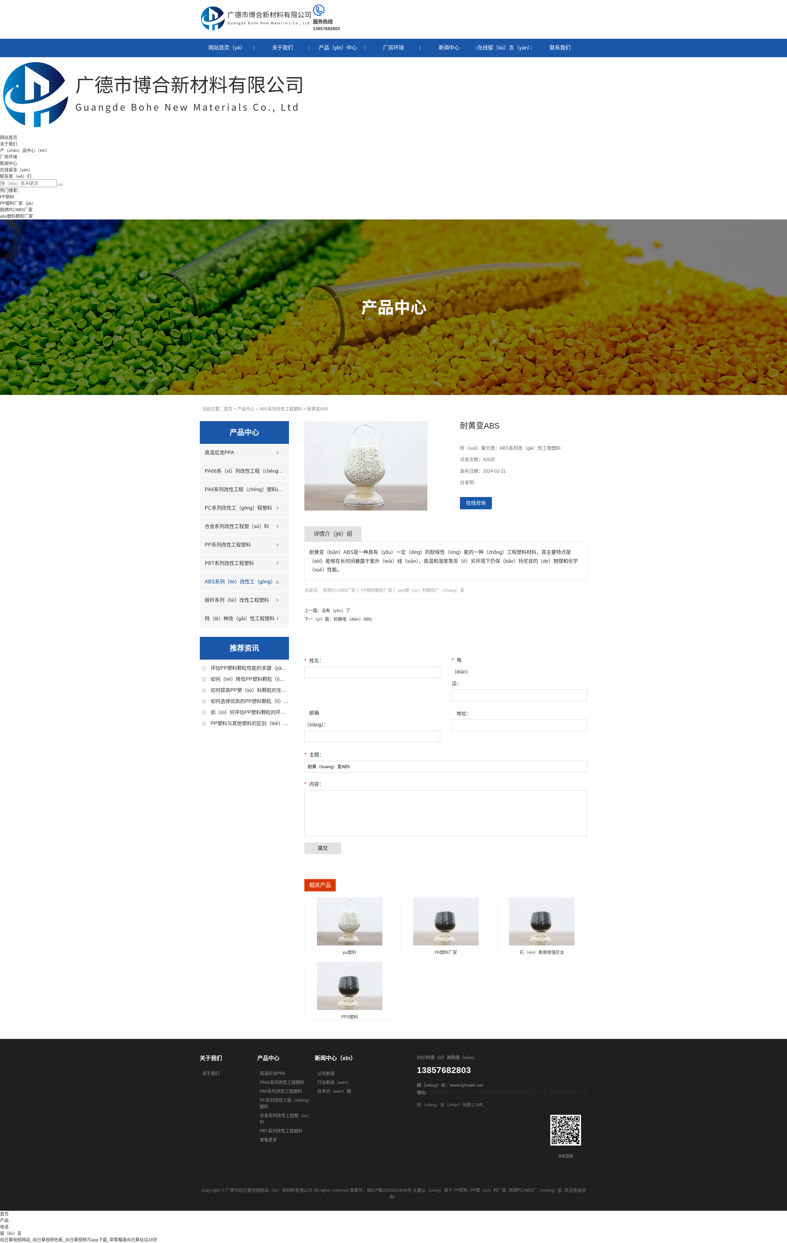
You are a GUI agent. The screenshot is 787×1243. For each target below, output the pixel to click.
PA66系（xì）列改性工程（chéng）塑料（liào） (244, 471)
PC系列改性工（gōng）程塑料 (238, 508)
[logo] (256, 30)
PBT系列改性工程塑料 (229, 563)
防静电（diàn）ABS (353, 619)
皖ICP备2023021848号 (389, 1190)
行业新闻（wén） (334, 1082)
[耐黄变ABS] (365, 509)
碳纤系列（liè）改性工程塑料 (237, 600)
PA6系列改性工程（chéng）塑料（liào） (244, 489)
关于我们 (282, 48)
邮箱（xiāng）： (315, 718)
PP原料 (7, 196)
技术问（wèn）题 (334, 1091)
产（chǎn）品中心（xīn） (25, 150)
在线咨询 (476, 503)
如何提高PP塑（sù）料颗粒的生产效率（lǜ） (250, 690)
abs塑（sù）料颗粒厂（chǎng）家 (431, 590)
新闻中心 (449, 48)
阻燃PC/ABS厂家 (16, 209)
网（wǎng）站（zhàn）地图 (444, 1104)
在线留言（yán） (16, 169)
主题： (314, 754)
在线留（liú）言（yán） (504, 48)
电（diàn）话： (461, 671)
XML (479, 1104)
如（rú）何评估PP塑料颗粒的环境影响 (250, 712)
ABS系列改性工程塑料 (280, 408)
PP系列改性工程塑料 (228, 544)
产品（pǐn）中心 (338, 48)
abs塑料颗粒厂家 (16, 216)
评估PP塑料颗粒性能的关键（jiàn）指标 (250, 668)
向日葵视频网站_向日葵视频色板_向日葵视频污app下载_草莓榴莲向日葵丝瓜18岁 (78, 1239)
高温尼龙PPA (219, 452)
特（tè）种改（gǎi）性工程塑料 (240, 618)
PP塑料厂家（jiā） (18, 203)
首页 (228, 408)
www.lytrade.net (466, 1085)
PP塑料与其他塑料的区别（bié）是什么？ (250, 723)
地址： (464, 713)
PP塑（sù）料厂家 (488, 1190)
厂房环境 (393, 48)
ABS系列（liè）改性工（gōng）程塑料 (244, 581)
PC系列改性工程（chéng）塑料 (286, 1103)
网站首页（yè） (226, 48)
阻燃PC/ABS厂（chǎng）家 (535, 1190)
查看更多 (268, 1139)
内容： (314, 784)
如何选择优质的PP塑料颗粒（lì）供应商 (250, 701)
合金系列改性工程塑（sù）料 (237, 526)
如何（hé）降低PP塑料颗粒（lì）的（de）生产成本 (250, 679)
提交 (323, 848)
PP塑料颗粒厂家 (376, 590)
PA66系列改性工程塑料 (282, 1082)
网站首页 (8, 137)
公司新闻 (325, 1073)
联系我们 (560, 48)
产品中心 (246, 408)
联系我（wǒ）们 (15, 176)
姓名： (314, 660)
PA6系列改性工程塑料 (281, 1091)
